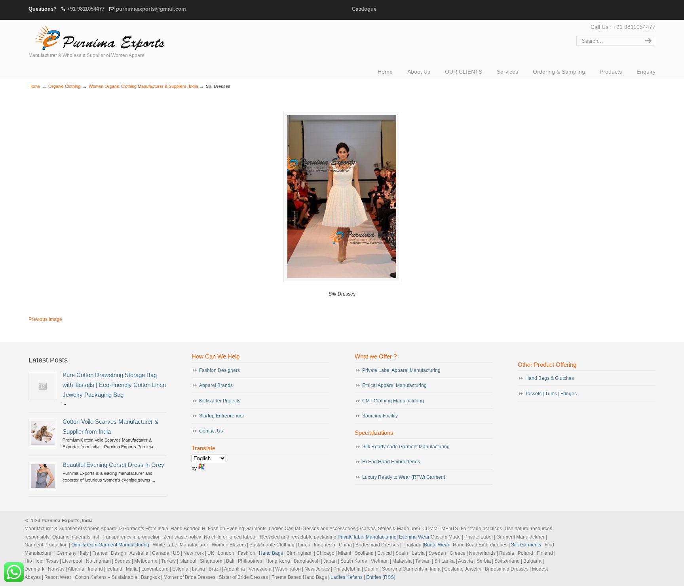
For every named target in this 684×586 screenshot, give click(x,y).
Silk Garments (526, 545)
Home (34, 86)
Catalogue (364, 9)
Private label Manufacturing (367, 537)
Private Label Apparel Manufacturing (401, 370)
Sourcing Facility (380, 416)
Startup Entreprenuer (221, 416)
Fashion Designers (219, 370)
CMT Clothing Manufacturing (393, 401)
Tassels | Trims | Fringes (551, 393)
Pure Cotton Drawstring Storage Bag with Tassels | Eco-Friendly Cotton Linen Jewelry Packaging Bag (114, 385)
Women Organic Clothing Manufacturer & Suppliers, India (143, 86)
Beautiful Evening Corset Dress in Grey (113, 465)
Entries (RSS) (380, 577)
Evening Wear (414, 537)
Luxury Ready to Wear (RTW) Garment (403, 477)
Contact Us (211, 431)
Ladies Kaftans (347, 577)
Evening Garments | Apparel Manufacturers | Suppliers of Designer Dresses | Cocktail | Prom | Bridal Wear (97, 36)
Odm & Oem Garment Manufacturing (110, 545)
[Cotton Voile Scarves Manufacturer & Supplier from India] (43, 433)
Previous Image (45, 319)
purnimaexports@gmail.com (151, 9)
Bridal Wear (436, 545)
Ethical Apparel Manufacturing (394, 385)
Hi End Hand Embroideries (391, 462)
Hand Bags (271, 553)
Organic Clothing (64, 86)
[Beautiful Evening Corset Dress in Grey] (43, 476)
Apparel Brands (216, 385)
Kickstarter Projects (219, 401)
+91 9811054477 (85, 9)
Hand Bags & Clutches (549, 378)
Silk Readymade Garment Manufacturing (406, 446)
